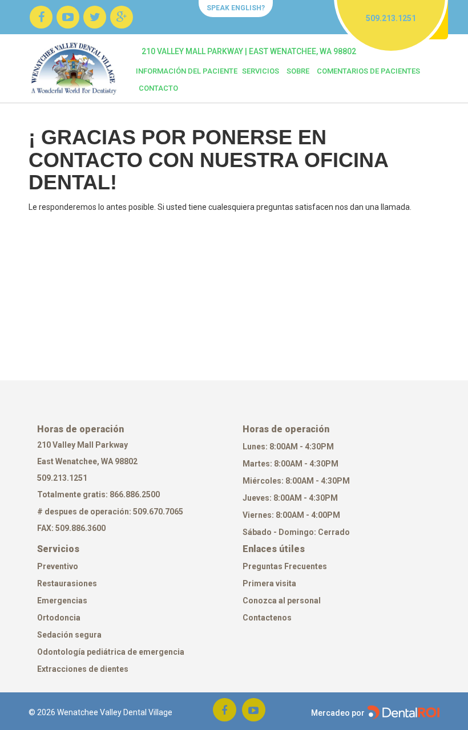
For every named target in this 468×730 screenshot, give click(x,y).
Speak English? (236, 8)
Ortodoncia (58, 617)
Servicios (260, 71)
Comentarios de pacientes (368, 71)
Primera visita (269, 583)
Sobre (298, 71)
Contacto (158, 88)
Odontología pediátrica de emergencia (110, 651)
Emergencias (62, 600)
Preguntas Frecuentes (285, 566)
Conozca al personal (282, 600)
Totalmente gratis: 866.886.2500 (99, 494)
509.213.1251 (62, 477)
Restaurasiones (67, 583)
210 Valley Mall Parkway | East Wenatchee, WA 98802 (249, 51)
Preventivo (57, 566)
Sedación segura (69, 634)
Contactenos (267, 617)
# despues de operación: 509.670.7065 (110, 511)
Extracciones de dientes (82, 669)
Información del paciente (186, 71)
